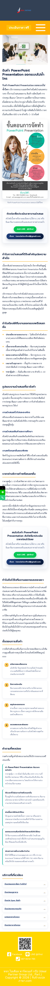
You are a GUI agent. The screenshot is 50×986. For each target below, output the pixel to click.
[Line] (2, 492)
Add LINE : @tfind (25, 229)
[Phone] (2, 497)
